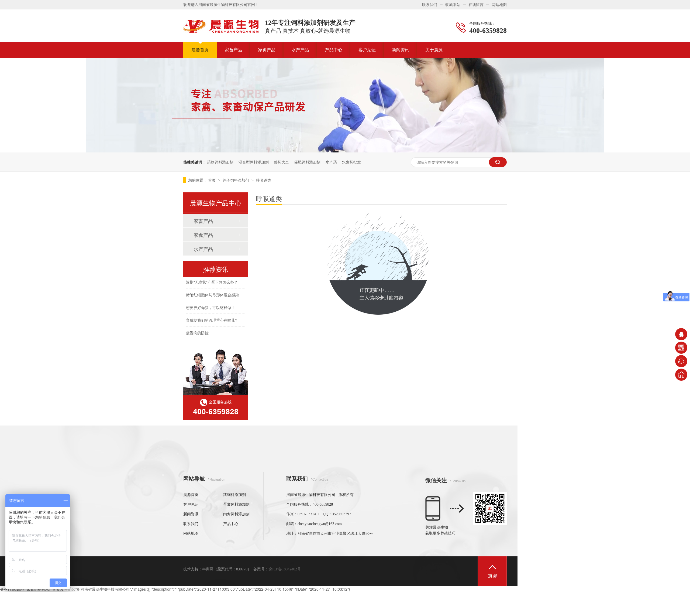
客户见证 (367, 49)
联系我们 (429, 5)
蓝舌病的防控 (197, 329)
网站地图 (499, 5)
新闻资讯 (400, 49)
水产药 (331, 162)
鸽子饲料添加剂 (236, 180)
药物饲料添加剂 (220, 162)
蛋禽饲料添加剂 (236, 504)
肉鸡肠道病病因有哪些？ (206, 342)
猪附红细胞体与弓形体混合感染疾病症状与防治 (225, 291)
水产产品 (300, 49)
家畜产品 (233, 49)
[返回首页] (681, 375)
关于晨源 (434, 49)
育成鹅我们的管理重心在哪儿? (211, 316)
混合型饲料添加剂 (254, 162)
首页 (212, 180)
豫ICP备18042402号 (284, 569)
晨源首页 (200, 49)
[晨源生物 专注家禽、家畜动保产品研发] (345, 151)
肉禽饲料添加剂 (236, 514)
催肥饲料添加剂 (307, 162)
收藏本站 (452, 5)
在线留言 (476, 5)
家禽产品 (266, 49)
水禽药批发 (351, 162)
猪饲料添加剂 (234, 495)
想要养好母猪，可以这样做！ (210, 304)
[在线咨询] (681, 334)
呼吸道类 (263, 180)
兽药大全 (281, 162)
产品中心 (333, 49)
